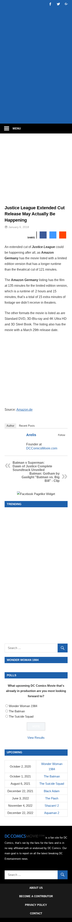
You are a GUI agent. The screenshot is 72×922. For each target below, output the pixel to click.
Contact (36, 913)
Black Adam (52, 791)
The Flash (51, 798)
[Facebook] (57, 439)
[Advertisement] (36, 81)
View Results (36, 737)
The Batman (17, 711)
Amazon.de (24, 409)
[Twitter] (62, 439)
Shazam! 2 (52, 805)
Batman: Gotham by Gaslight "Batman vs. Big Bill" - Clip (41, 477)
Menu (17, 128)
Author (10, 425)
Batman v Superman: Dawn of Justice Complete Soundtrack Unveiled (32, 466)
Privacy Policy (36, 904)
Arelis (31, 435)
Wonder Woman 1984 (23, 706)
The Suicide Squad (21, 716)
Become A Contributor (36, 896)
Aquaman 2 (51, 813)
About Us (36, 887)
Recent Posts (27, 425)
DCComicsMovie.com (41, 448)
